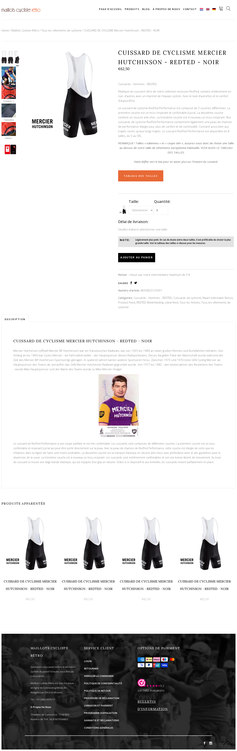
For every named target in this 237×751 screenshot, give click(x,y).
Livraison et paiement (98, 705)
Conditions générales (98, 727)
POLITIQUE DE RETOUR (97, 690)
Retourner (91, 668)
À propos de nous (166, 9)
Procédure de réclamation (101, 698)
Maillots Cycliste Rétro (25, 30)
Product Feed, (127, 302)
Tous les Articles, (190, 302)
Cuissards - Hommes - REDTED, (153, 298)
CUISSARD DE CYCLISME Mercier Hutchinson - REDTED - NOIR (122, 30)
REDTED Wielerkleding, (150, 302)
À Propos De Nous (41, 707)
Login (88, 661)
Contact (190, 9)
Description (15, 319)
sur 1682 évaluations (151, 690)
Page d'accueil (110, 9)
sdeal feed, (172, 302)
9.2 (162, 686)
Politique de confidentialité (103, 683)
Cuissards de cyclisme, (187, 298)
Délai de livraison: (133, 221)
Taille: (134, 201)
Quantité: (162, 201)
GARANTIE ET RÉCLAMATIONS (101, 720)
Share (123, 283)
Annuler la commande (99, 676)
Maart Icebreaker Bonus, (218, 298)
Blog (146, 9)
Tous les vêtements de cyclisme (61, 30)
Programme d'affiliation (100, 713)
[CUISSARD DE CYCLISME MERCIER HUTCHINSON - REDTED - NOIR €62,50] (30, 517)
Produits (132, 9)
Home (5, 30)
